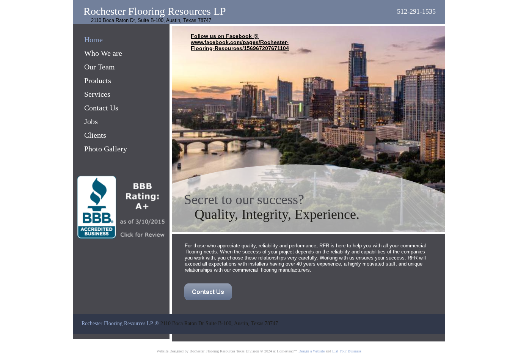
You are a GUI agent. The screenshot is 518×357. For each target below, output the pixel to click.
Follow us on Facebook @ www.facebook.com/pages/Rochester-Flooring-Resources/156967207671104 (240, 42)
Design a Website (311, 351)
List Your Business (346, 351)
